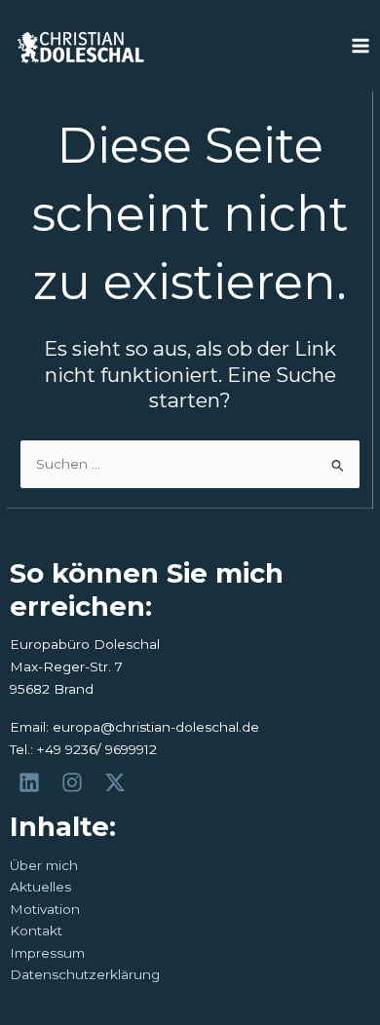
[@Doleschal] (117, 782)
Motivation (45, 909)
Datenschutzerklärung (85, 974)
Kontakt (36, 930)
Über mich (44, 865)
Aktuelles (40, 886)
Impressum (47, 953)
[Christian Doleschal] (32, 782)
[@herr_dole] (75, 782)
